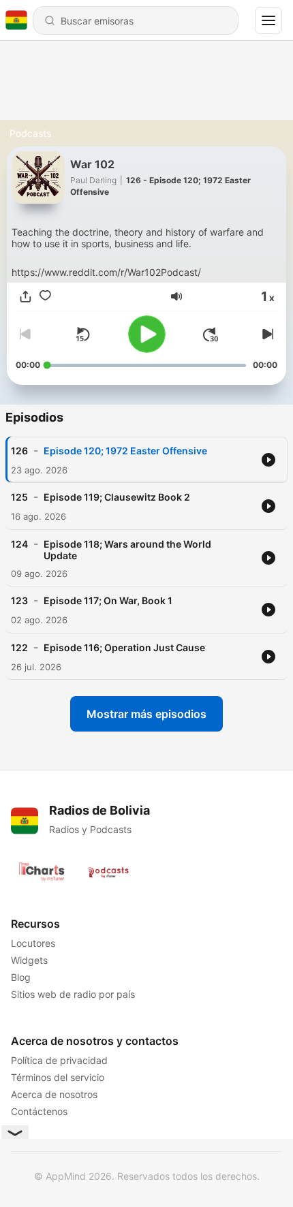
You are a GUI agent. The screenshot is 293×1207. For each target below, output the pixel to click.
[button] (176, 296)
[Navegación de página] (268, 20)
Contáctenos (39, 1111)
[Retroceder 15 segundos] (82, 334)
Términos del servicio (57, 1077)
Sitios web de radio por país (73, 994)
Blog (21, 977)
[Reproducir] (147, 334)
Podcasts (30, 133)
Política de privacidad (59, 1060)
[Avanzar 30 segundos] (210, 334)
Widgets (29, 960)
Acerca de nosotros (54, 1094)
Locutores (33, 943)
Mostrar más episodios (146, 714)
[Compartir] (25, 296)
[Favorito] (45, 296)
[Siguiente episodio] (266, 334)
